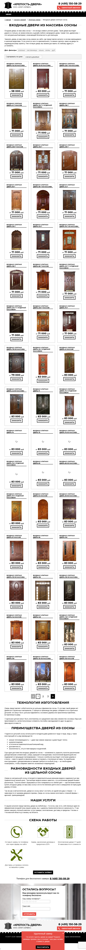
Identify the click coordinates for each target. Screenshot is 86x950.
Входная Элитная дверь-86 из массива (68, 462)
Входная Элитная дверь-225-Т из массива (69, 64)
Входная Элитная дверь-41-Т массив (14, 104)
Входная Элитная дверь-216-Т (40, 146)
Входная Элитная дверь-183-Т (14, 265)
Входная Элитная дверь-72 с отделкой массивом (67, 390)
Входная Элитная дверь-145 (40, 616)
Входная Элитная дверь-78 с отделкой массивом (15, 463)
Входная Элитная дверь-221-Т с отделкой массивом (68, 266)
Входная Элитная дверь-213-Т (40, 225)
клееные (21, 50)
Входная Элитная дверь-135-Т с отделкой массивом (42, 105)
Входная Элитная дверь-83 (40, 462)
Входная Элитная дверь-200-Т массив (41, 307)
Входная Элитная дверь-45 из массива (42, 64)
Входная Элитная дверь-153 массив (67, 657)
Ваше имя (26, 906)
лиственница (32, 50)
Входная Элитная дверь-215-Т (14, 225)
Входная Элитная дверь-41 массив (67, 348)
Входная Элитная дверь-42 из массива (15, 390)
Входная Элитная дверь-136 (40, 576)
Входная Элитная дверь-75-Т (67, 307)
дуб (53, 50)
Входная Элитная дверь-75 (40, 431)
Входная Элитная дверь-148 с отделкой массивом (68, 617)
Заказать (16, 95)
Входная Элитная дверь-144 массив (14, 616)
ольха (41, 50)
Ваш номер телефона (31, 899)
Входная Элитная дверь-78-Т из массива (68, 225)
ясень (47, 50)
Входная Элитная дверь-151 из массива (42, 657)
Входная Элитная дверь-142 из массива (16, 64)
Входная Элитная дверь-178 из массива (16, 348)
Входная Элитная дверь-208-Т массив (15, 146)
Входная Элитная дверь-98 (40, 536)
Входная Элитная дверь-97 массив (14, 536)
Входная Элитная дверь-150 (14, 657)
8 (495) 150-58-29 (70, 3)
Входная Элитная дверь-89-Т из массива (42, 186)
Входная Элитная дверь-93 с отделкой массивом (15, 495)
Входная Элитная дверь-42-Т (67, 186)
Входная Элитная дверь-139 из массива (68, 576)
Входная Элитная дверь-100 (67, 536)
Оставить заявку (43, 872)
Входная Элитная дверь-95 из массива (68, 495)
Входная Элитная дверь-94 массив (40, 495)
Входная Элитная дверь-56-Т (14, 186)
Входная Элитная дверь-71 (40, 390)
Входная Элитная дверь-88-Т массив (41, 265)
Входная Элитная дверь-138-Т (67, 104)
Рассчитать (43, 947)
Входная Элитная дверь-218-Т (67, 146)
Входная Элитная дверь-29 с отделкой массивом (41, 349)
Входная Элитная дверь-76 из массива (68, 431)
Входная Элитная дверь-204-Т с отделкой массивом (16, 307)
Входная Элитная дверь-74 (14, 431)
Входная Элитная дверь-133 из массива (16, 576)
